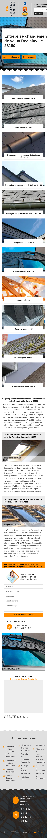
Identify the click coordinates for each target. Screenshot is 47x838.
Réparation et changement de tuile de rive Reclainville (40, 772)
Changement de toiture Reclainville (9, 763)
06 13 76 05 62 (12, 13)
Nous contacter (29, 57)
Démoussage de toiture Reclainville (25, 747)
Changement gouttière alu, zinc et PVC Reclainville (9, 751)
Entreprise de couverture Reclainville (25, 758)
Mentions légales (36, 832)
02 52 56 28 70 (12, 5)
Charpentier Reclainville (9, 770)
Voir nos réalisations (11, 57)
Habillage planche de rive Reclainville (25, 769)
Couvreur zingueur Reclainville (9, 778)
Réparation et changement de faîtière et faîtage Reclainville (40, 755)
